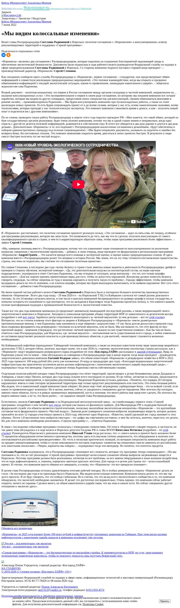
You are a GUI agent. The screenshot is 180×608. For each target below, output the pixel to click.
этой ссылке (156, 317)
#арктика (6, 8)
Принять (164, 601)
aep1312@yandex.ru (49, 589)
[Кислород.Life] (11, 15)
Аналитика (34, 2)
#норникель (37, 7)
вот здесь (28, 317)
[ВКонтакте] (3, 55)
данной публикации (149, 351)
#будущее (18, 8)
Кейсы (5, 2)
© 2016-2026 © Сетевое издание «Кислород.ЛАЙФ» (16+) (36, 571)
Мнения (46, 2)
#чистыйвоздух (72, 8)
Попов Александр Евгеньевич (59, 586)
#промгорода (57, 8)
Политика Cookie (93, 604)
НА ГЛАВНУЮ (11, 568)
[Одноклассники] (8, 55)
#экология (86, 8)
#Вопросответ (18, 2)
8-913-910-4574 (95, 589)
